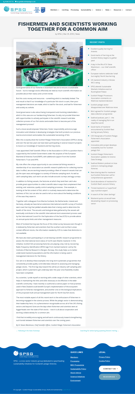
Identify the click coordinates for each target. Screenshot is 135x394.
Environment (75, 380)
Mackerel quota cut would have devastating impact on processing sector (104, 201)
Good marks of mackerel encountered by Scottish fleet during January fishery (102, 129)
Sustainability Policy (78, 369)
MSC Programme (77, 365)
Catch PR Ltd (66, 390)
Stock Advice (75, 373)
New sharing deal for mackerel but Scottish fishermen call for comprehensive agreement (103, 175)
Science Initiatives (77, 377)
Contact (129, 10)
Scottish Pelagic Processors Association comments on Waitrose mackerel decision (102, 98)
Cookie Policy (104, 361)
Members (54, 10)
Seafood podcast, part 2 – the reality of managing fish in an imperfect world (102, 120)
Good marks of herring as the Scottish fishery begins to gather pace (104, 58)
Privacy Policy (104, 357)
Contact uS (109, 369)
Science (98, 10)
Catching (65, 10)
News (107, 10)
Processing (75, 10)
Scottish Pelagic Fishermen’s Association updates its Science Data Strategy (103, 157)
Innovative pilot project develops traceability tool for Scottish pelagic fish (104, 147)
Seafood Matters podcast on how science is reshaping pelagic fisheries (104, 166)
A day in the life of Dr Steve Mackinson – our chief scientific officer (103, 67)
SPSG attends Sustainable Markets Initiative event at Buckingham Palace (101, 89)
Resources (117, 10)
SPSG (59, 34)
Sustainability (86, 10)
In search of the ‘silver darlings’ (103, 194)
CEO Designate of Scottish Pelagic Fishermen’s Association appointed (104, 138)
